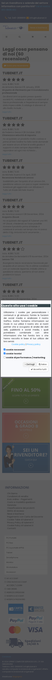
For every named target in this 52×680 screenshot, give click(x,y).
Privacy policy (33, 344)
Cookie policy (18, 344)
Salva (44, 364)
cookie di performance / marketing (25, 357)
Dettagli (30, 364)
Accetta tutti (40, 369)
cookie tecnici (13, 353)
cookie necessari (15, 349)
